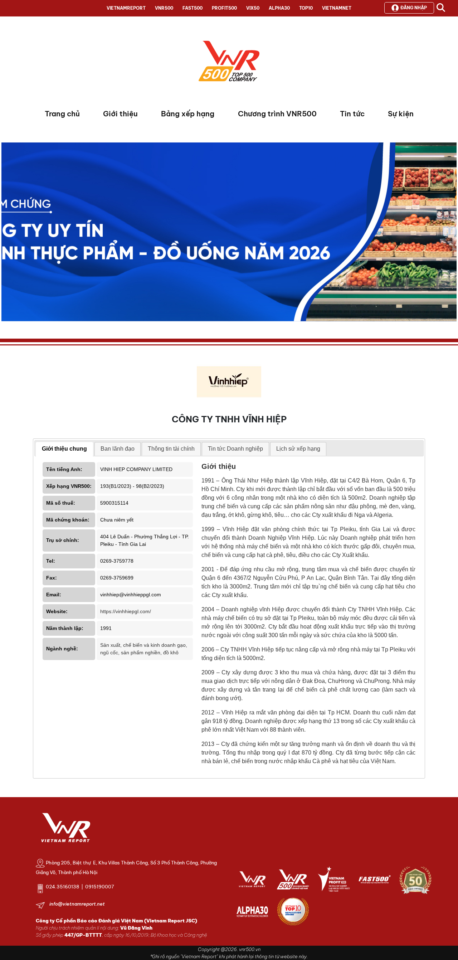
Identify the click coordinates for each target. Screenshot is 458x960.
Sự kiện (401, 113)
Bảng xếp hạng (187, 113)
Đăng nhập (413, 7)
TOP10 (306, 8)
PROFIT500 (224, 8)
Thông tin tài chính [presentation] (171, 449)
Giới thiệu (120, 113)
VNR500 (164, 8)
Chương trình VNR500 (277, 113)
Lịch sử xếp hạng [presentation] (298, 449)
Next (6, 233)
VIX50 (252, 8)
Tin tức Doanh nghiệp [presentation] (235, 449)
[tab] (64, 449)
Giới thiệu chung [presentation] (64, 449)
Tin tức (352, 113)
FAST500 (192, 8)
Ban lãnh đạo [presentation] (118, 449)
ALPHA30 (279, 8)
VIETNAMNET (336, 8)
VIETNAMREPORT (126, 8)
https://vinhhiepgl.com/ (125, 611)
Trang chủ (62, 113)
